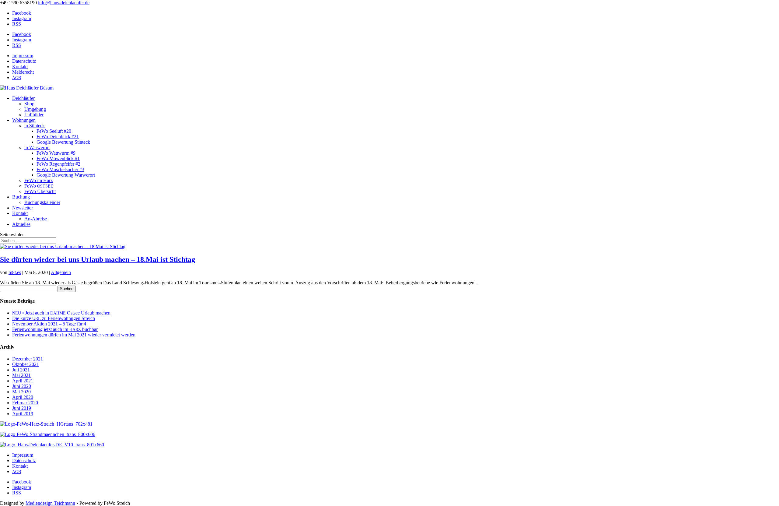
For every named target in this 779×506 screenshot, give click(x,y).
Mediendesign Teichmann (50, 503)
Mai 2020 (21, 391)
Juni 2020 (21, 386)
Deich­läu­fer (23, 98)
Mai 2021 (21, 375)
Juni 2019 (21, 408)
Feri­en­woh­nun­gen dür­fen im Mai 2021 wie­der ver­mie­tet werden (73, 334)
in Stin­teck (34, 125)
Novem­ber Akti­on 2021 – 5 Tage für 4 (49, 323)
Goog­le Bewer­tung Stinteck (63, 142)
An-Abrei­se (35, 218)
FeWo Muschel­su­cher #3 (60, 169)
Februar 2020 (25, 402)
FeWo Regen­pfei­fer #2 (58, 164)
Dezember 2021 (27, 358)
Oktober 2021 (25, 364)
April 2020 (22, 397)
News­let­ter (22, 207)
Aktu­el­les (21, 224)
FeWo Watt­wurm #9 (56, 153)
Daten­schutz (24, 61)
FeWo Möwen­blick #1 (58, 158)
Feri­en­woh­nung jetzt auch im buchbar (55, 329)
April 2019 (22, 413)
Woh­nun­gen (24, 120)
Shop (29, 103)
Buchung (21, 196)
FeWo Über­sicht (40, 191)
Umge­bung (35, 109)
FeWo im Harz (38, 180)
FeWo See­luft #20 (54, 131)
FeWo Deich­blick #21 (58, 136)
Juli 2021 (21, 369)
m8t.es (15, 272)
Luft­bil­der (34, 114)
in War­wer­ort (37, 147)
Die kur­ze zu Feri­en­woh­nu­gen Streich (53, 318)
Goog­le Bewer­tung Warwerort (66, 174)
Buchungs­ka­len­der (42, 202)
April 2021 (22, 380)
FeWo (38, 185)
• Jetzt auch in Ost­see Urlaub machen (61, 312)
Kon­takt (20, 66)
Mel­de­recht (23, 72)
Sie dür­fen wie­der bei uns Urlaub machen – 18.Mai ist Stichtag (97, 259)
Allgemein (61, 272)
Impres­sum (22, 55)
